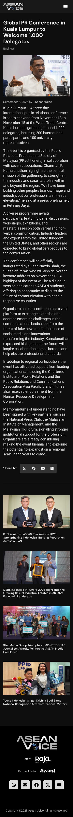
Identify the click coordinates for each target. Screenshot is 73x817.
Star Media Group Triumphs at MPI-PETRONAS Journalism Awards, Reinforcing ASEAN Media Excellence (34, 648)
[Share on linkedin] (52, 468)
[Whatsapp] (13, 784)
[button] (65, 6)
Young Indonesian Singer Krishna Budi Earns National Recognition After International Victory (35, 702)
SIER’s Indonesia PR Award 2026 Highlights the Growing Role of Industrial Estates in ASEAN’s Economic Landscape (34, 593)
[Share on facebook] (33, 468)
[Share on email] (42, 468)
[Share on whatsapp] (24, 468)
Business (9, 48)
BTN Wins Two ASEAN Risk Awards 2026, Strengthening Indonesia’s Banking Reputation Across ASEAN (33, 537)
